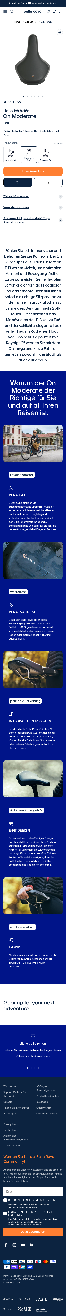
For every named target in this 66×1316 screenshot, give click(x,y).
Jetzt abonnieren (33, 1231)
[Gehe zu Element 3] (31, 96)
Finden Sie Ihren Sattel (16, 1108)
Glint (18, 1282)
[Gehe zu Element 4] (34, 96)
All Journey (46, 22)
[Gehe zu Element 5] (38, 96)
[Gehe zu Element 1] (23, 96)
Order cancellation (46, 1114)
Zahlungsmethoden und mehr (33, 1056)
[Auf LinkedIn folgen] (31, 1245)
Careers (7, 1102)
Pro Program (10, 1114)
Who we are (10, 1086)
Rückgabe (42, 1102)
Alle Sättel (30, 22)
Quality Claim (43, 1108)
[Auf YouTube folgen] (23, 1245)
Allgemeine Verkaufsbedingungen (15, 1138)
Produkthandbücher (47, 1096)
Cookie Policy (10, 1130)
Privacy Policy (10, 1124)
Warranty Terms (12, 1146)
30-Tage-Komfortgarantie (46, 1088)
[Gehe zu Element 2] (27, 96)
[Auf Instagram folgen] (14, 1245)
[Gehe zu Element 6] (42, 96)
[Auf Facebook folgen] (5, 1245)
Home (17, 22)
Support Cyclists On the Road (14, 1094)
